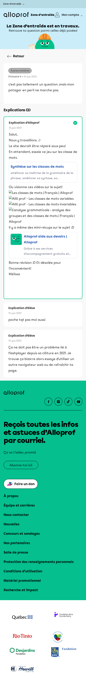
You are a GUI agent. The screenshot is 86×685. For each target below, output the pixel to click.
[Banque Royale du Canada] (63, 652)
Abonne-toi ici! (20, 465)
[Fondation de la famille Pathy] (63, 618)
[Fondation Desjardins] (22, 652)
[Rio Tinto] (22, 637)
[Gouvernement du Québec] (22, 618)
